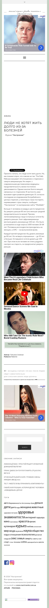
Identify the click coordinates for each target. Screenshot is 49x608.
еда (18, 507)
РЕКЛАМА (16, 588)
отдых (7, 534)
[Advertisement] (24, 86)
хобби (24, 541)
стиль (11, 542)
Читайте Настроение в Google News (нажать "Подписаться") (24, 345)
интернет (30, 517)
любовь (30, 526)
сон (39, 538)
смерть (28, 538)
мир (6, 530)
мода (12, 530)
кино (6, 521)
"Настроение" (18, 135)
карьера (40, 517)
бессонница (26, 503)
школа (41, 542)
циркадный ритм (32, 542)
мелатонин (37, 526)
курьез (21, 526)
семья (20, 538)
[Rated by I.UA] (15, 599)
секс (14, 538)
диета (13, 507)
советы (35, 539)
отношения (15, 534)
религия (38, 535)
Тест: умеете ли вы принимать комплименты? (24, 484)
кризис (32, 521)
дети (7, 507)
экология (7, 545)
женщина (25, 507)
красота (24, 521)
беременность (15, 503)
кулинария (9, 526)
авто (6, 503)
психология (28, 534)
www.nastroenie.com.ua (26, 585)
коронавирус (14, 522)
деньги (39, 502)
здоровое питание (11, 513)
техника (17, 542)
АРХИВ (7, 588)
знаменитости (14, 517)
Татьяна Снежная (17, 355)
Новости (14, 356)
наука (28, 530)
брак (32, 503)
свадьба (7, 539)
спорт (6, 542)
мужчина (19, 531)
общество (38, 530)
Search (24, 447)
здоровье (26, 512)
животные (38, 507)
